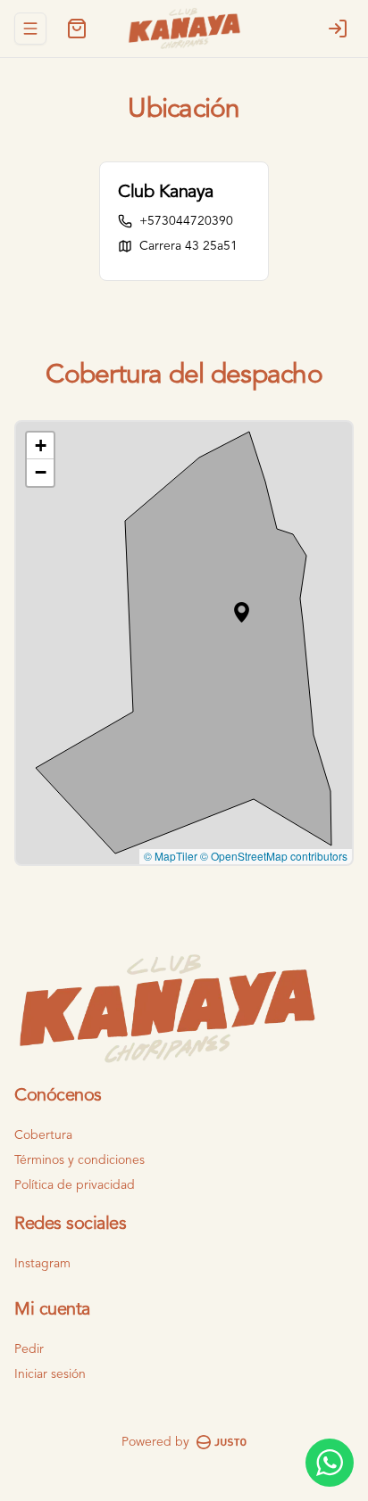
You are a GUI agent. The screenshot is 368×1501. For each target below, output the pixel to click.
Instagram (42, 1264)
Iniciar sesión (50, 1374)
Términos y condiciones (79, 1160)
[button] (241, 612)
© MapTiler (170, 855)
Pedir (29, 1349)
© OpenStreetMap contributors (273, 855)
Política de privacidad (74, 1185)
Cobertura (43, 1135)
